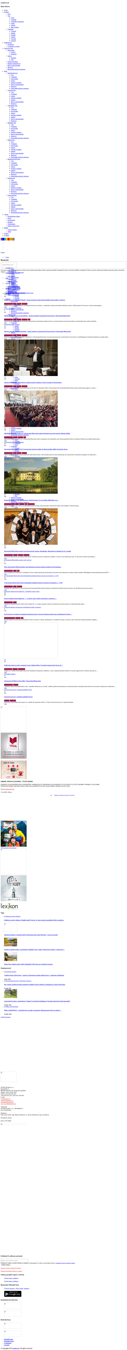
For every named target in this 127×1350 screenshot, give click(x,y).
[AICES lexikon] (6, 1017)
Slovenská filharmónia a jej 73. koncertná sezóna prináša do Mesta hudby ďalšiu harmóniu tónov (36, 449)
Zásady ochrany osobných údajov (11, 1268)
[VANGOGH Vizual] (14, 874)
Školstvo (10, 67)
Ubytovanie (11, 50)
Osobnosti (11, 44)
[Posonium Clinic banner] (9, 848)
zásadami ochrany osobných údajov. (65, 1263)
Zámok (13, 25)
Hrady (13, 23)
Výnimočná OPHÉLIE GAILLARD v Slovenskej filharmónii (22, 681)
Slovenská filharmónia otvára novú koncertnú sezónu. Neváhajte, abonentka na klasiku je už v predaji (37, 551)
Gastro (10, 56)
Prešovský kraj (12, 195)
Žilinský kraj (11, 140)
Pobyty (13, 52)
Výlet (12, 18)
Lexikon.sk (15, 1348)
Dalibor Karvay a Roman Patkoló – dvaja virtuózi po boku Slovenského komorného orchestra (34, 300)
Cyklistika (17, 443)
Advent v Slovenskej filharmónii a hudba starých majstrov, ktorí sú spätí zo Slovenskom (33, 382)
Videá (9, 232)
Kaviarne (13, 58)
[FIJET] (14, 901)
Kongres (10, 222)
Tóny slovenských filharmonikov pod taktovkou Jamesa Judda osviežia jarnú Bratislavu (32, 567)
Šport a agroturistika (14, 65)
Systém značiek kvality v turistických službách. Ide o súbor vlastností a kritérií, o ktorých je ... (34, 950)
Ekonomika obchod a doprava (16, 69)
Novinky (6, 12)
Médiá (6, 228)
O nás (6, 10)
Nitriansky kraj (12, 123)
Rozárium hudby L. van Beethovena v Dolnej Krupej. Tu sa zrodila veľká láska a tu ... (31, 500)
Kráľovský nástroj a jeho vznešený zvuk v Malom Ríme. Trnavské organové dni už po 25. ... (33, 665)
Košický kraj (11, 178)
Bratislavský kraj (12, 73)
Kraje (5, 71)
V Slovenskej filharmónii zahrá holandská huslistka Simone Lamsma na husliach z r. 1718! (33, 583)
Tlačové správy (12, 230)
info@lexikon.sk (5, 1099)
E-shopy (6, 235)
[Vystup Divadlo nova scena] (14, 846)
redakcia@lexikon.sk (7, 1100)
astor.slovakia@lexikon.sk (8, 1104)
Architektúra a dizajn (14, 216)
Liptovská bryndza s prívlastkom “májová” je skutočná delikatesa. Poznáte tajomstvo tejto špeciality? (37, 1001)
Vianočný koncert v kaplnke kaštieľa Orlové (18, 697)
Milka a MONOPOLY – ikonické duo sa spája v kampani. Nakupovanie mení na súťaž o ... (33, 1010)
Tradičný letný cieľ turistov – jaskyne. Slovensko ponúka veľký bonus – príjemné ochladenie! (34, 975)
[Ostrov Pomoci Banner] (14, 732)
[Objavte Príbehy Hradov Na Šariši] (63, 795)
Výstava (13, 31)
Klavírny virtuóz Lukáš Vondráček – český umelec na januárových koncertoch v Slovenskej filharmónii (37, 331)
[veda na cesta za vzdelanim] (14, 758)
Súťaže (6, 233)
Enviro (9, 218)
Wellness (14, 54)
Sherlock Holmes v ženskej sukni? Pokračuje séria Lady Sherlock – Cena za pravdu (31, 935)
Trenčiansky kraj (12, 106)
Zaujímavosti (8, 42)
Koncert (13, 41)
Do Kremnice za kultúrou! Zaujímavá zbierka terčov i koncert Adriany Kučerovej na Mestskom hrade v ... (38, 614)
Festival (13, 39)
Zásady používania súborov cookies (11, 1271)
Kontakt (6, 1345)
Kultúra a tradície (13, 62)
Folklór (13, 37)
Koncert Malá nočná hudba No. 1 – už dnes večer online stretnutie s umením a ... (30, 599)
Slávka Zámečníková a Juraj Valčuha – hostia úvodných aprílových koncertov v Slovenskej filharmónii (37, 316)
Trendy (6, 214)
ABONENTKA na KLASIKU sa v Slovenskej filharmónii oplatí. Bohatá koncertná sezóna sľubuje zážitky (37, 433)
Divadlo (13, 35)
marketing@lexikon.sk (7, 1102)
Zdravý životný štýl (13, 226)
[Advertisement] (56, 283)
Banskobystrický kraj (14, 159)
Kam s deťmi (15, 27)
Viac (5, 307)
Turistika (13, 20)
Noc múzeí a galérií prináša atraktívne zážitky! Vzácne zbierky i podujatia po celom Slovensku (34, 985)
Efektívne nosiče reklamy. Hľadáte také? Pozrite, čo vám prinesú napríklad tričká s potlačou (34, 920)
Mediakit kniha (9, 1341)
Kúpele (13, 100)
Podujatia (10, 29)
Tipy (9, 16)
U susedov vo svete (14, 46)
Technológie (11, 224)
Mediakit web (8, 1339)
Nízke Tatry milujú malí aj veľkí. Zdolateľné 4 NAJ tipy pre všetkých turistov (28, 964)
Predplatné (26, 555)
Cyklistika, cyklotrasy (17, 21)
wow (9, 14)
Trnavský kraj (11, 90)
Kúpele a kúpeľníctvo (14, 63)
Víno (12, 60)
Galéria (13, 33)
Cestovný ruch (8, 48)
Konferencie (11, 220)
